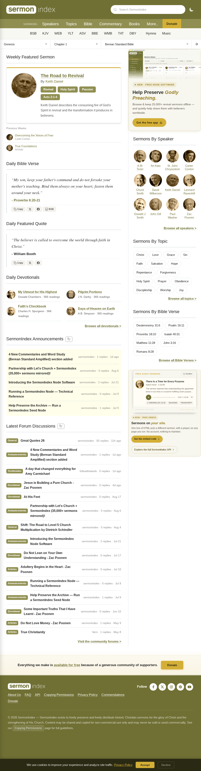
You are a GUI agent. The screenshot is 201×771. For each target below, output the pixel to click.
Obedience (182, 281)
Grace (171, 254)
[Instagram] (171, 687)
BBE (95, 33)
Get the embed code (145, 439)
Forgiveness (168, 272)
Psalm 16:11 (176, 325)
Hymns (151, 33)
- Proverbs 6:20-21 (26, 200)
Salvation (157, 263)
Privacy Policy (88, 695)
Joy (181, 290)
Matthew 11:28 (145, 342)
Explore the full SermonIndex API (152, 449)
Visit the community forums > (99, 641)
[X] (162, 687)
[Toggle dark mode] (191, 9)
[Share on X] (30, 209)
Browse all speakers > (180, 228)
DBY (133, 33)
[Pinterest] (180, 687)
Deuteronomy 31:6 (148, 325)
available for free (67, 665)
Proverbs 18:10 (146, 334)
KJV (45, 33)
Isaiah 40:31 (172, 334)
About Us (14, 695)
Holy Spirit (143, 281)
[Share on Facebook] (38, 209)
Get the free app (147, 122)
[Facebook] (153, 687)
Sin (185, 254)
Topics (71, 24)
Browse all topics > (182, 298)
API (37, 695)
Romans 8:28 (145, 351)
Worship (165, 290)
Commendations (112, 695)
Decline (166, 764)
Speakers (50, 24)
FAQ (28, 695)
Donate (171, 23)
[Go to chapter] (196, 44)
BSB (33, 33)
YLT (70, 33)
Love (155, 254)
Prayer (162, 281)
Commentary (110, 24)
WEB (58, 33)
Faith (139, 263)
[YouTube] (189, 687)
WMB (108, 33)
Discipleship (144, 290)
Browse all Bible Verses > (177, 360)
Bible (88, 24)
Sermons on (148, 423)
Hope (174, 263)
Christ (140, 254)
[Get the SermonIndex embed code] (165, 391)
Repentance (144, 272)
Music (166, 33)
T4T (121, 33)
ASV (82, 33)
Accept (145, 764)
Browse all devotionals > (103, 326)
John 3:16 (169, 342)
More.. (152, 24)
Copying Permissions (59, 695)
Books (134, 24)
